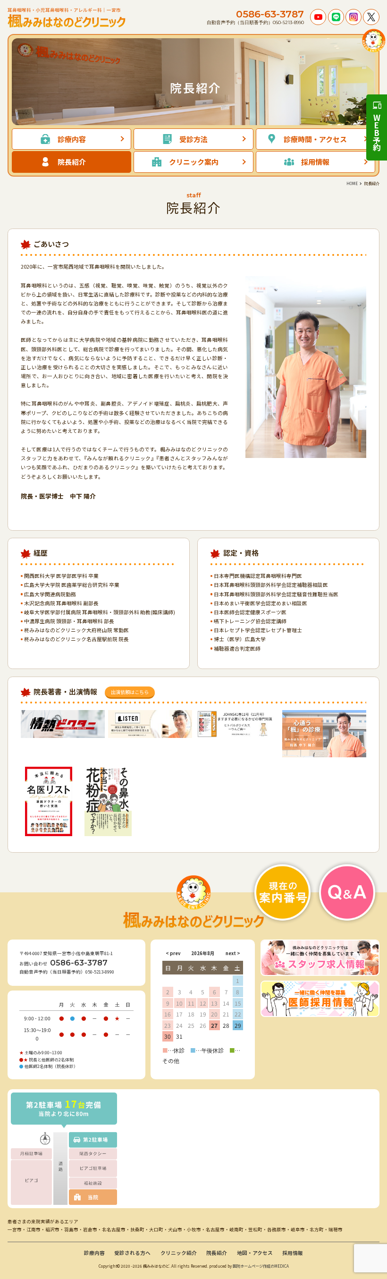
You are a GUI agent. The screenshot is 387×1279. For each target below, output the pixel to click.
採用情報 (292, 1252)
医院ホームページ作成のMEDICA (261, 1266)
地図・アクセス (255, 1252)
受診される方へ (132, 1252)
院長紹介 (216, 1252)
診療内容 (94, 1252)
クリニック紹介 (178, 1252)
